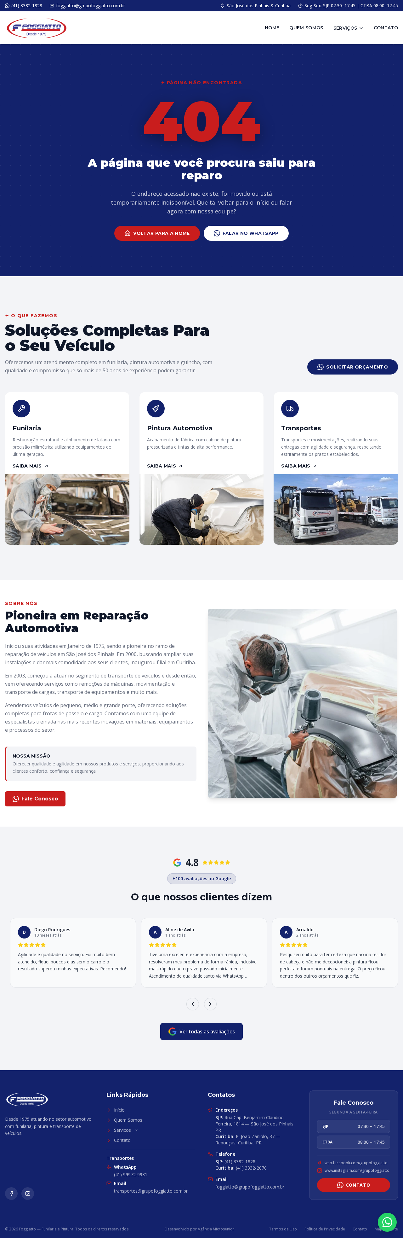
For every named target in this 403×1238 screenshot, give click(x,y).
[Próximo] (210, 1004)
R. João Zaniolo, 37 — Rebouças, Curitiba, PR (248, 1139)
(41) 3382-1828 (235, 1162)
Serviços (345, 28)
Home (272, 28)
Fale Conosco (39, 799)
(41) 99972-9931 (130, 1174)
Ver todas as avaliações (207, 1031)
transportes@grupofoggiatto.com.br (151, 1191)
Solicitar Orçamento (357, 367)
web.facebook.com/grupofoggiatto (356, 1162)
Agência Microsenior (216, 1229)
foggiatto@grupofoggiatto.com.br (249, 1187)
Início (119, 1110)
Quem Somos (306, 28)
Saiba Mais (27, 466)
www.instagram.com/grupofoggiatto (357, 1170)
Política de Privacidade (324, 1229)
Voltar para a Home (161, 233)
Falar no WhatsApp (251, 233)
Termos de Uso (283, 1229)
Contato (386, 28)
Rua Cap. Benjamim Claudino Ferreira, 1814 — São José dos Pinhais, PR (255, 1123)
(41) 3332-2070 (241, 1168)
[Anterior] (192, 1004)
